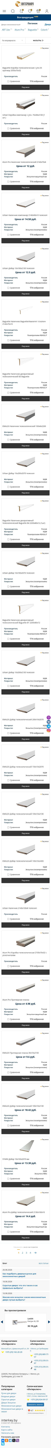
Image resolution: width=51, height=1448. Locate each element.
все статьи (43, 1263)
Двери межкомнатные (10, 24)
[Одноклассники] (6, 1440)
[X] (13, 1440)
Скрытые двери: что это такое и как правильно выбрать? (20, 1286)
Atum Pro (20, 29)
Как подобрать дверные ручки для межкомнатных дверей (19, 1275)
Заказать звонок (35, 1404)
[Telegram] (10, 1440)
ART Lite (7, 29)
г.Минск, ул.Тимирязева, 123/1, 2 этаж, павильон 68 (37, 1395)
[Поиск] (12, 11)
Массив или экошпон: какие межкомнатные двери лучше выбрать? (24, 1298)
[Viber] (17, 1440)
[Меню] (4, 11)
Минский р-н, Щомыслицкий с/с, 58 (15, 1348)
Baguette (33, 29)
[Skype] (2, 1443)
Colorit (45, 29)
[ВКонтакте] (2, 1440)
